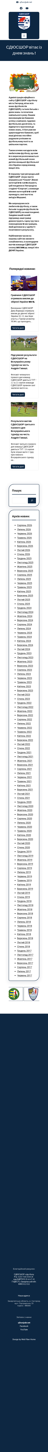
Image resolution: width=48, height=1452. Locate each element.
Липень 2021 (24, 773)
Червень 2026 (24, 533)
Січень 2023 (23, 698)
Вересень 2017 (25, 963)
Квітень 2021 (24, 785)
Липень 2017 (24, 971)
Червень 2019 (24, 876)
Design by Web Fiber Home (24, 1339)
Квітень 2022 (24, 736)
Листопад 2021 (25, 756)
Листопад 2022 (25, 707)
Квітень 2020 (24, 835)
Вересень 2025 (25, 570)
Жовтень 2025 (24, 566)
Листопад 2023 (25, 657)
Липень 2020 (24, 822)
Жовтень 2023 (24, 661)
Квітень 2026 (24, 541)
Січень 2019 (23, 897)
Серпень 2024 (24, 624)
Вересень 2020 (25, 814)
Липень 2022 (24, 723)
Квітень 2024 (24, 641)
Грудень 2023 (24, 653)
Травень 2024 (24, 636)
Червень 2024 (24, 632)
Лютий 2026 (23, 550)
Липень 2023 (24, 674)
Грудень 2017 (24, 950)
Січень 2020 (23, 847)
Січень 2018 (23, 946)
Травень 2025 (24, 587)
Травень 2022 (24, 731)
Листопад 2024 (25, 612)
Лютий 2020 (23, 843)
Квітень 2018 (24, 934)
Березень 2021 (25, 789)
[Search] (32, 500)
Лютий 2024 (23, 649)
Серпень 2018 (24, 917)
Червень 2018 (24, 926)
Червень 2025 (24, 583)
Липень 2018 (24, 921)
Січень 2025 (23, 603)
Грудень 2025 (24, 558)
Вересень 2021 (25, 764)
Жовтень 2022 (24, 711)
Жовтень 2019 (24, 859)
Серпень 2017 (24, 967)
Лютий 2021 (23, 793)
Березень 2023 (25, 690)
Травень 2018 (24, 930)
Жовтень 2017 (24, 959)
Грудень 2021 (24, 752)
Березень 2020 (25, 839)
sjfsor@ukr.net (26, 2)
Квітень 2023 (24, 686)
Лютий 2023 (23, 694)
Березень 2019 (25, 888)
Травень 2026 (24, 537)
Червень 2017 (24, 975)
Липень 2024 (24, 628)
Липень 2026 (24, 529)
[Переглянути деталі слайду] (27, 994)
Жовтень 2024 (24, 616)
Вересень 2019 (25, 864)
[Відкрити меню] (24, 35)
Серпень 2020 (24, 818)
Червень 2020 (24, 826)
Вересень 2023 (25, 665)
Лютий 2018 (23, 942)
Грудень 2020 (24, 802)
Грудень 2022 (24, 703)
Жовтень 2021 (24, 760)
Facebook (24, 1326)
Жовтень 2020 (24, 810)
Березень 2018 (25, 938)
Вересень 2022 (25, 715)
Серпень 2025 (24, 575)
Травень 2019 (24, 880)
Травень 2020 (24, 831)
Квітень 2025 (24, 591)
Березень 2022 (25, 740)
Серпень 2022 (24, 719)
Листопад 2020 (25, 806)
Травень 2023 (24, 682)
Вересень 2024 (25, 620)
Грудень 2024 (24, 608)
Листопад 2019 (25, 855)
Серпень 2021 (24, 769)
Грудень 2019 (24, 851)
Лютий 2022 (23, 744)
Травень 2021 (24, 781)
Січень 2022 (23, 748)
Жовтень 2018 (24, 909)
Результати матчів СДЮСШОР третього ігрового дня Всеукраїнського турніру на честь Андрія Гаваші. (23, 430)
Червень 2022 (24, 727)
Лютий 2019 (23, 892)
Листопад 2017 (25, 954)
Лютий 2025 (23, 599)
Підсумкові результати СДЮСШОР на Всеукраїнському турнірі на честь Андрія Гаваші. (24, 362)
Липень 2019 (24, 872)
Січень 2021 (23, 798)
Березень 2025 (25, 595)
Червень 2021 (24, 777)
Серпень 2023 (24, 669)
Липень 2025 (24, 579)
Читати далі (18, 328)
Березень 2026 (25, 546)
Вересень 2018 (25, 913)
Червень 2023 (24, 678)
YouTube (24, 1329)
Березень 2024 (25, 645)
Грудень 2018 (24, 901)
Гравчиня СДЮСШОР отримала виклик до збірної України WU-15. (23, 299)
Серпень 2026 (24, 525)
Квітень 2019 (24, 884)
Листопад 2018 (25, 905)
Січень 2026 (23, 554)
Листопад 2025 (25, 562)
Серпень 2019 (24, 868)
